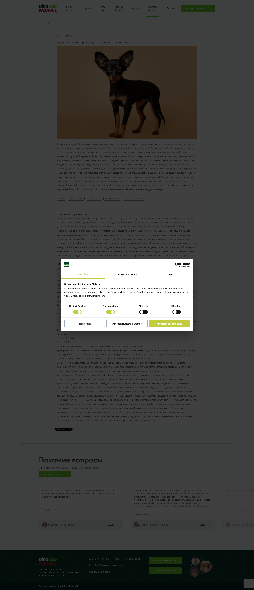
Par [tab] (171, 274)
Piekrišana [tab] (82, 274)
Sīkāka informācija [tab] (127, 274)
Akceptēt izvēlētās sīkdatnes (127, 323)
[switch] (110, 312)
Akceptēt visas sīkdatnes (169, 323)
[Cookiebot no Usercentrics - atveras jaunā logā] (177, 265)
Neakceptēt (85, 323)
